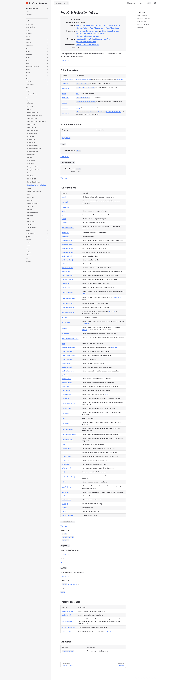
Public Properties (142, 15)
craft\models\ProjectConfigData (87, 45)
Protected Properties (143, 18)
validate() (65, 511)
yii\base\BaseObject (112, 28)
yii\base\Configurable (98, 33)
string (78, 108)
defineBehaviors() (68, 611)
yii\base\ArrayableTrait (102, 39)
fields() (64, 328)
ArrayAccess (81, 31)
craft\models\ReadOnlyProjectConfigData (91, 25)
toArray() (86, 323)
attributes (65, 83)
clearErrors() (66, 287)
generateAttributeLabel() (70, 338)
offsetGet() (65, 460)
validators (65, 113)
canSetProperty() (67, 279)
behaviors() (66, 271)
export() (64, 317)
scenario (120, 79)
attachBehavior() (67, 248)
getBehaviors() (67, 367)
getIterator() (66, 386)
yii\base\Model (81, 28)
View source (64, 60)
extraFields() (66, 322)
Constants (140, 27)
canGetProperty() (67, 275)
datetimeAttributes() (68, 298)
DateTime (117, 297)
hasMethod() (66, 408)
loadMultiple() (66, 448)
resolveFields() (67, 631)
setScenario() (66, 500)
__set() (64, 219)
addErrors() (65, 236)
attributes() (65, 264)
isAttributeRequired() (69, 434)
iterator (64, 103)
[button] (37, 8)
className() (66, 283)
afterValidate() (67, 244)
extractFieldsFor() (68, 621)
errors (64, 93)
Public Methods (141, 21)
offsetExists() (66, 456)
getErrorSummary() (68, 371)
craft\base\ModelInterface (109, 31)
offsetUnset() (66, 468)
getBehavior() (66, 363)
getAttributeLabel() (68, 355)
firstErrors (65, 97)
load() (64, 444)
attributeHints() (67, 256)
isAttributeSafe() (67, 439)
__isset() (64, 215)
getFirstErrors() (67, 382)
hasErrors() (65, 398)
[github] (155, 3)
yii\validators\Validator (83, 79)
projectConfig (66, 138)
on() (63, 472)
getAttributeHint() (68, 351)
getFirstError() (66, 379)
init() (63, 418)
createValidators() (68, 292)
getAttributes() (67, 359)
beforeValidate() (67, 268)
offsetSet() (65, 464)
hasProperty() (66, 413)
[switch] (149, 3)
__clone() (65, 202)
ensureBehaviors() (68, 312)
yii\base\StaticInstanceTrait (86, 42)
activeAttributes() (68, 227)
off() (63, 452)
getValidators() (67, 394)
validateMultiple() (68, 515)
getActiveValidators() (69, 347)
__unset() (65, 222)
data (63, 134)
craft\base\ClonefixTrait (84, 39)
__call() (64, 197)
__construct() (66, 207)
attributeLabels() (67, 260)
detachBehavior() (68, 303)
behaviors (65, 88)
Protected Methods (143, 24)
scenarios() (66, 492)
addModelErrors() (68, 240)
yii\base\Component (96, 28)
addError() (65, 233)
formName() (66, 333)
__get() (64, 211)
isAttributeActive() (68, 429)
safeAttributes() (67, 487)
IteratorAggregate (92, 31)
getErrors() (65, 375)
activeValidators (67, 79)
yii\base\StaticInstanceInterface (87, 36)
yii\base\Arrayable (83, 33)
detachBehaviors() (68, 307)
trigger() (64, 507)
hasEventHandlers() (68, 403)
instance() (65, 423)
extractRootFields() (68, 627)
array (77, 93)
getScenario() (66, 390)
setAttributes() (67, 496)
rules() (84, 293)
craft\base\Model (114, 25)
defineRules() (66, 615)
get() (63, 344)
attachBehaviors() (68, 252)
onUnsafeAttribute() (68, 477)
